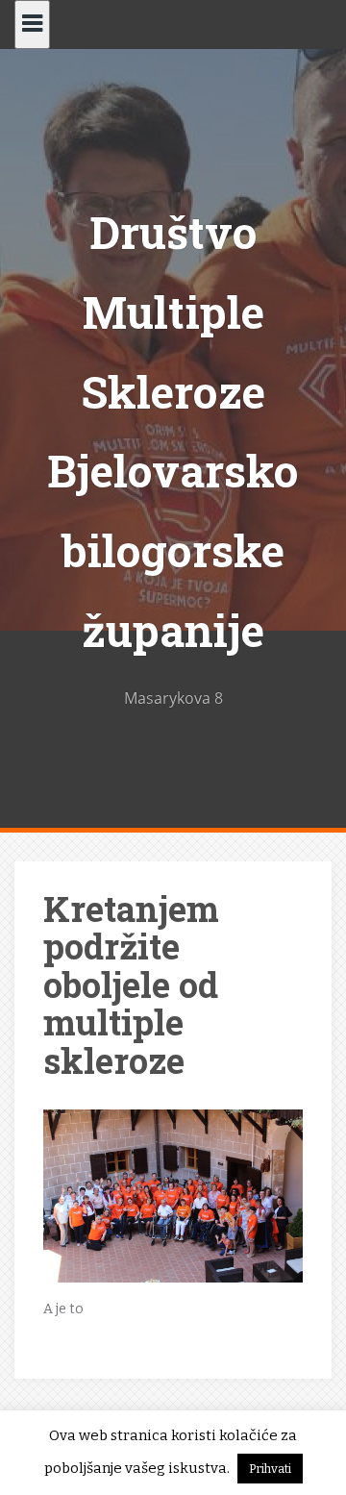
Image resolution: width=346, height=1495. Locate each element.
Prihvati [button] (270, 1468)
